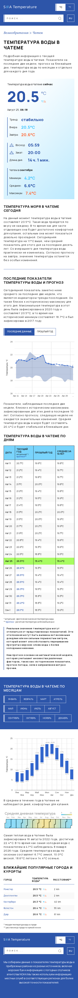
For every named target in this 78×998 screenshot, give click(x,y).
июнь (23, 708)
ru (71, 950)
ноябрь (47, 718)
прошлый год (45, 331)
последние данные (19, 331)
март (43, 699)
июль (37, 708)
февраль (28, 699)
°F (70, 7)
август (52, 708)
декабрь (63, 718)
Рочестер (8, 889)
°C (60, 7)
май (10, 708)
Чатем (38, 33)
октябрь (31, 718)
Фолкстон (8, 908)
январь (12, 699)
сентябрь (13, 718)
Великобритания (16, 33)
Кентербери (10, 901)
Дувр (6, 914)
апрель (58, 699)
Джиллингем (10, 895)
